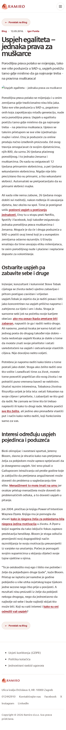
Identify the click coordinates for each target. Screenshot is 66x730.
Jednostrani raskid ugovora (26, 665)
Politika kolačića (19, 659)
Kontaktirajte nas (30, 696)
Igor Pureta (33, 31)
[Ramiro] (11, 680)
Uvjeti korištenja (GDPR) (24, 653)
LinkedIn (23, 703)
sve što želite (10, 411)
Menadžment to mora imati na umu (33, 485)
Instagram (8, 703)
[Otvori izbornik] (60, 6)
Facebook (51, 696)
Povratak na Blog (18, 22)
